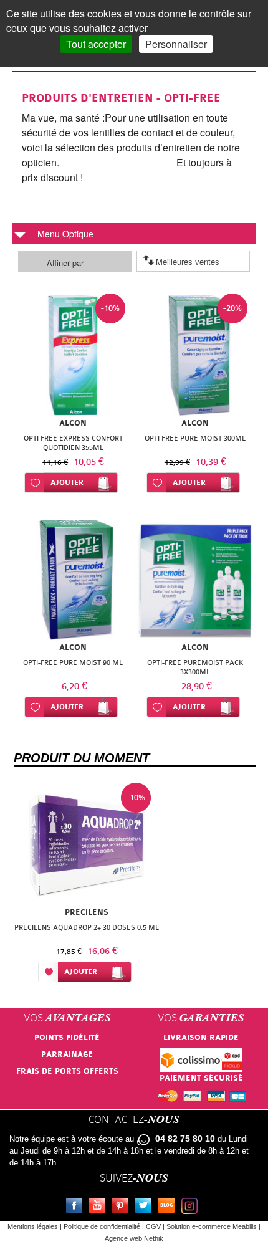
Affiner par (65, 263)
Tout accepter (96, 44)
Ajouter (67, 483)
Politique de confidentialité (102, 1226)
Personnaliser (176, 44)
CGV (153, 1226)
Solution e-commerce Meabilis (211, 1226)
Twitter (145, 1207)
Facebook (76, 1207)
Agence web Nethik (134, 1238)
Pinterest (122, 1207)
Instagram (192, 1207)
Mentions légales (32, 1226)
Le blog (168, 1207)
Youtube (99, 1207)
